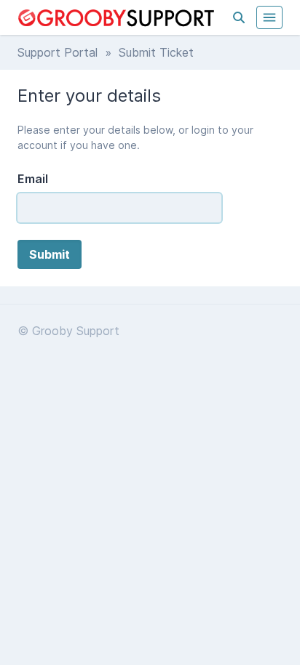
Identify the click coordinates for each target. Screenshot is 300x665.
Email (32, 179)
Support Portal (57, 52)
